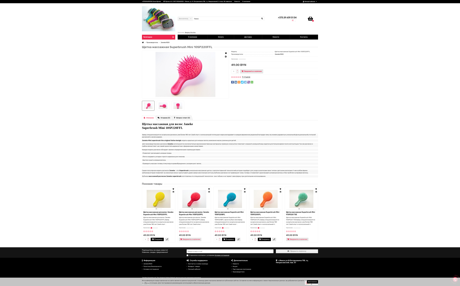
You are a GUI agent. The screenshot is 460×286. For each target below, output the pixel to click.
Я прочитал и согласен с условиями (209, 255)
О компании (246, 1)
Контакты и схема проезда (198, 264)
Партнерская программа (242, 269)
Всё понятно (312, 282)
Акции (235, 266)
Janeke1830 (165, 42)
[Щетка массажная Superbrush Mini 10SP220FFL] (185, 74)
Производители (238, 272)
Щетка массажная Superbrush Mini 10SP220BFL (229, 213)
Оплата (221, 37)
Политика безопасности (152, 266)
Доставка (248, 37)
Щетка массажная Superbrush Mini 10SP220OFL (264, 213)
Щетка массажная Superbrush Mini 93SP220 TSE (300, 213)
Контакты (304, 37)
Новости (237, 1)
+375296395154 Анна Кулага (151, 1)
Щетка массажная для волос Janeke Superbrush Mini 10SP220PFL (194, 213)
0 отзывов (246, 77)
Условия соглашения (151, 269)
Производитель (152, 42)
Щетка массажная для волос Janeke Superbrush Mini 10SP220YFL (158, 213)
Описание (150, 118)
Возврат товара (194, 266)
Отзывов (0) (165, 118)
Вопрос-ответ (183, 118)
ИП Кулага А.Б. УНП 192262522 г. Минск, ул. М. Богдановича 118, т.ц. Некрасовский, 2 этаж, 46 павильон (197, 1)
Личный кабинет (194, 269)
